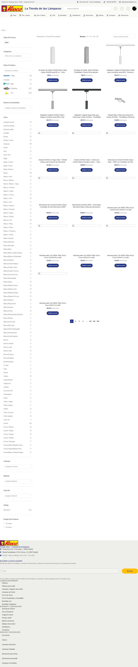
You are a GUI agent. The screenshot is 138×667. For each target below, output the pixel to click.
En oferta (9, 523)
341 (90, 321)
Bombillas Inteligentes (9, 604)
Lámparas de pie (13, 2)
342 (94, 321)
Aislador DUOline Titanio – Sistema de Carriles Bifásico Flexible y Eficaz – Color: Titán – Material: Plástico (86, 162)
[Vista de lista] (102, 36)
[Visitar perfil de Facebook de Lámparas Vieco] (1, 558)
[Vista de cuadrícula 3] (105, 36)
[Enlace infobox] (88, 2)
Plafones (5, 583)
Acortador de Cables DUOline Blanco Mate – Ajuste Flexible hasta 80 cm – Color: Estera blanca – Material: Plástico (53, 72)
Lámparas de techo (29, 2)
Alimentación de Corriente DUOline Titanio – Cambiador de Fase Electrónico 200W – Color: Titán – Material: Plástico (53, 207)
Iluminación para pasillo (9, 658)
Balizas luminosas (8, 621)
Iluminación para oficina (9, 654)
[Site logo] (12, 8)
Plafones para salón (8, 586)
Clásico (4, 640)
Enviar (130, 571)
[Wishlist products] (122, 9)
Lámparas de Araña (8, 592)
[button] (53, 80)
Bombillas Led (6, 601)
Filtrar (6, 42)
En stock (9, 527)
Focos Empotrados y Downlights (13, 598)
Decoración (6, 635)
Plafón (21, 2)
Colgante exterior (7, 615)
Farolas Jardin (6, 618)
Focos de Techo (7, 595)
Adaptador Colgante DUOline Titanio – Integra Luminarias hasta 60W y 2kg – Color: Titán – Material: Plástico (52, 117)
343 (98, 321)
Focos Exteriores (7, 612)
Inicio (3, 30)
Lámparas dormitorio (9, 644)
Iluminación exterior (8, 609)
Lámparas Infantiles (8, 649)
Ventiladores (6, 627)
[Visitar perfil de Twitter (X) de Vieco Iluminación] (15, 558)
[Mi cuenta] (128, 9)
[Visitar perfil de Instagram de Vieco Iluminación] (8, 558)
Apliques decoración (8, 624)
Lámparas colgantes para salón (12, 589)
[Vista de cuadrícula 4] (109, 36)
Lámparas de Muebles (9, 663)
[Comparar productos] (115, 9)
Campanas (5, 630)
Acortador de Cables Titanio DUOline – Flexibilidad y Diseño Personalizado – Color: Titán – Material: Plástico (86, 72)
